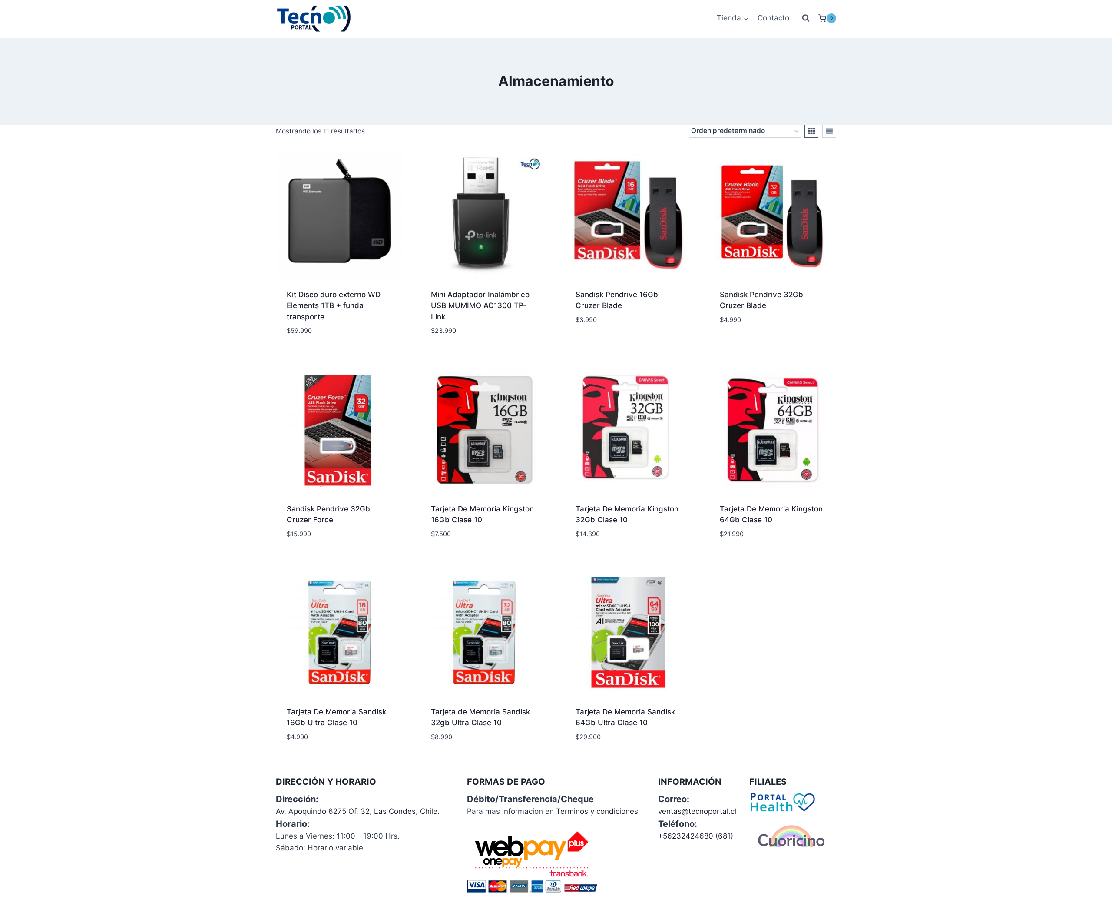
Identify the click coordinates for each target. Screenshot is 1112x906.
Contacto (773, 17)
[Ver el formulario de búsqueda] (806, 18)
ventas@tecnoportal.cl (697, 811)
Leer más (591, 345)
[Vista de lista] (829, 131)
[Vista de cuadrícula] (811, 131)
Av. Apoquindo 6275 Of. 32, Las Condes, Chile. (358, 811)
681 (724, 836)
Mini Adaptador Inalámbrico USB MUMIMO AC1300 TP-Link (480, 305)
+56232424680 (685, 836)
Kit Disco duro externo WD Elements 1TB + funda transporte (334, 305)
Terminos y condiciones (597, 811)
